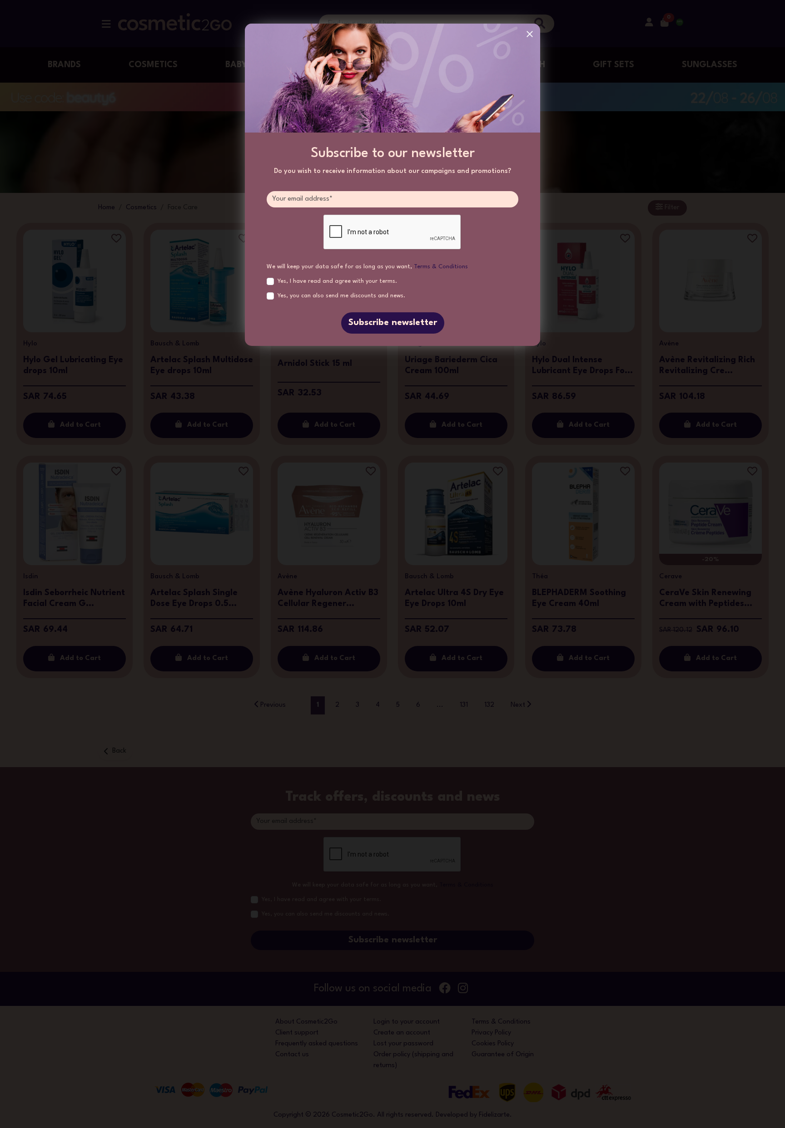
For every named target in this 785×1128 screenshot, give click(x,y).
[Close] (529, 34)
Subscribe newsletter (392, 322)
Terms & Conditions (441, 267)
